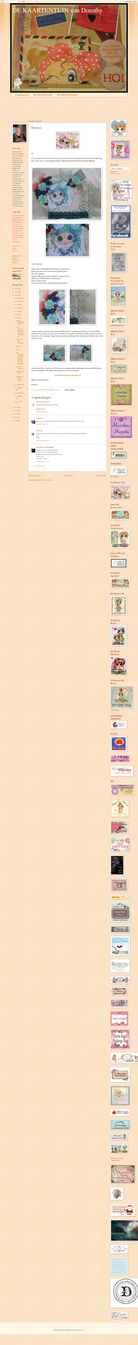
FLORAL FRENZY (19, 368)
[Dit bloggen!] (68, 390)
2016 (16, 414)
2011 (16, 288)
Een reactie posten (39, 466)
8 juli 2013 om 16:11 (42, 412)
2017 (16, 417)
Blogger (81, 1330)
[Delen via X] (70, 390)
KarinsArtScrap (41, 402)
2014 (16, 407)
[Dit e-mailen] (66, 390)
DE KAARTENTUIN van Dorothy (57, 10)
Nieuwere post (35, 475)
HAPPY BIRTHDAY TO (20, 322)
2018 (16, 420)
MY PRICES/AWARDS (67, 94)
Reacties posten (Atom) (45, 480)
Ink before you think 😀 (44, 447)
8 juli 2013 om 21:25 (42, 440)
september (20, 388)
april (18, 308)
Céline (38, 431)
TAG (17, 350)
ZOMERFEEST (20, 373)
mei (18, 311)
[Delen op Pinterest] (74, 390)
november (20, 396)
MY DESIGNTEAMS (42, 94)
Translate (117, 174)
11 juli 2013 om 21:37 (42, 461)
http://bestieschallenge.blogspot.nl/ (67, 375)
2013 (16, 295)
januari (19, 298)
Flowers (18, 346)
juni (18, 315)
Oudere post (101, 475)
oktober (19, 393)
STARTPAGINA (22, 94)
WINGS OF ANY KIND (19, 378)
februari (19, 301)
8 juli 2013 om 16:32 (42, 424)
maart (18, 305)
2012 (16, 292)
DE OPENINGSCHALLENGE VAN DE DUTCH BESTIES (20, 358)
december (19, 401)
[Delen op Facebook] (72, 390)
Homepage (68, 475)
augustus (19, 384)
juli (18, 318)
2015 (16, 411)
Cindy (38, 418)
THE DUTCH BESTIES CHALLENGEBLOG (20, 331)
